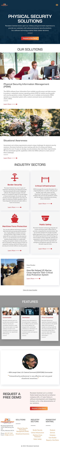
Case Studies (52, 437)
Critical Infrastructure (37, 432)
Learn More (7, 104)
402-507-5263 (9, 433)
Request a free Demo (52, 440)
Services (52, 432)
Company (52, 435)
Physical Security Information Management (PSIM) (22, 429)
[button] (57, 5)
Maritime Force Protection (37, 435)
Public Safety (37, 439)
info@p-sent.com (9, 435)
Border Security (37, 430)
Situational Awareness (22, 434)
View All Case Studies (30, 290)
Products (52, 430)
